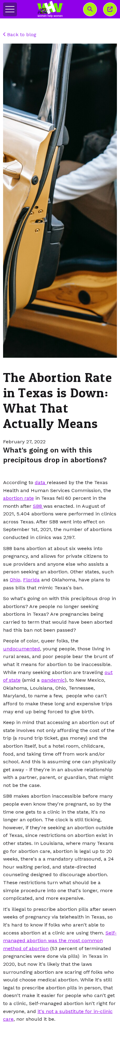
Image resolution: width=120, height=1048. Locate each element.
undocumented (21, 649)
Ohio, (16, 580)
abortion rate (18, 498)
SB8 (38, 506)
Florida (31, 580)
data (41, 482)
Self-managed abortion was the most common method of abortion (60, 940)
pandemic (53, 680)
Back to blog (21, 34)
